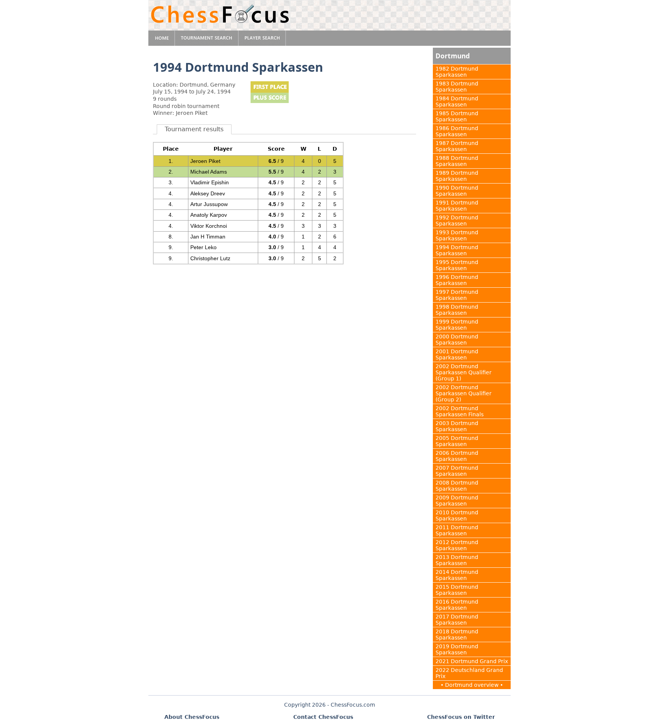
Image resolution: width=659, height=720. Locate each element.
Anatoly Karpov (208, 215)
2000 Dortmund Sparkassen (457, 339)
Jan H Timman (207, 237)
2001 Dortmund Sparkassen (457, 354)
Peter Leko (203, 247)
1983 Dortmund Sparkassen (457, 87)
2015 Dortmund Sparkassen (457, 590)
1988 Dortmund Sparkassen (457, 161)
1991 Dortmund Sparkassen (457, 206)
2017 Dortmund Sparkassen (457, 620)
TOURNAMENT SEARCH (207, 38)
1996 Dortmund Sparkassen (457, 280)
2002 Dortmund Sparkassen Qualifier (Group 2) (464, 393)
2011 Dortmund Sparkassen (457, 530)
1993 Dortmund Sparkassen (457, 235)
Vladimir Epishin (209, 182)
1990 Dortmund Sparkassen (457, 191)
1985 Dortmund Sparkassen (457, 116)
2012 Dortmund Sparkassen (457, 545)
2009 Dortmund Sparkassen (457, 500)
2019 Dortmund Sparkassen (457, 649)
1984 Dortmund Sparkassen (457, 101)
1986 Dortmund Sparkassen (457, 131)
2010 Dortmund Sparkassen (457, 515)
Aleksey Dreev (207, 193)
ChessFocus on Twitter (461, 717)
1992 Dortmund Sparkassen (457, 220)
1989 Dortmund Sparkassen (457, 176)
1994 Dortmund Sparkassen (457, 250)
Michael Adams (208, 172)
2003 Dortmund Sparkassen (457, 426)
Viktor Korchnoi (208, 226)
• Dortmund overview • (471, 685)
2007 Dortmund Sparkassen (457, 471)
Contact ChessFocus (323, 717)
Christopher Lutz (210, 258)
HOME (161, 38)
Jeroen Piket (205, 161)
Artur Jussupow (209, 204)
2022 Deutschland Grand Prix (469, 673)
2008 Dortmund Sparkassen (457, 486)
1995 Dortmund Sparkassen (457, 265)
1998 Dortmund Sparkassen (457, 310)
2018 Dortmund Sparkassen (457, 634)
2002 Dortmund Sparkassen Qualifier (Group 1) (464, 372)
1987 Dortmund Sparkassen (457, 146)
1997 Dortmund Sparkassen (457, 295)
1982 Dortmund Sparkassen (457, 72)
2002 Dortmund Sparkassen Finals (460, 411)
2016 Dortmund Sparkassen (457, 605)
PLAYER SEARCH (262, 38)
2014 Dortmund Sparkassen (457, 575)
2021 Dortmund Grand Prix (472, 661)
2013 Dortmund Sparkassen (457, 560)
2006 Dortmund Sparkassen (457, 456)
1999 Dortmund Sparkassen (457, 325)
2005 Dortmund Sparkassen (457, 441)
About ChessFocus (191, 717)
